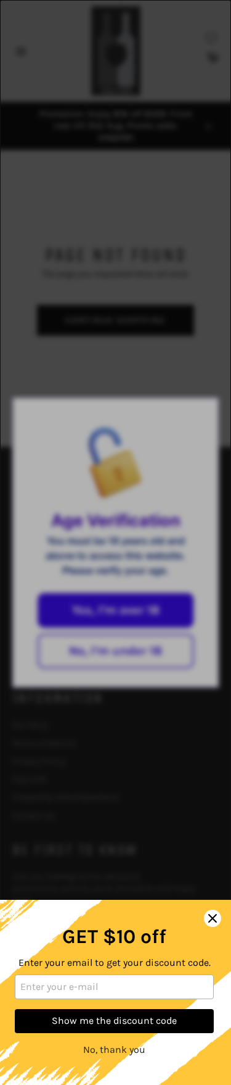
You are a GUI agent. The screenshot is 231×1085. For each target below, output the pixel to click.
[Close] (212, 918)
